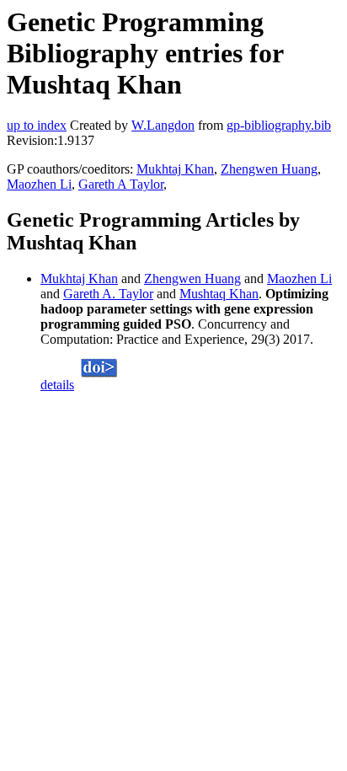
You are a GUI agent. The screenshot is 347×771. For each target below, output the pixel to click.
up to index (37, 125)
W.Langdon (163, 125)
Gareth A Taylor (120, 184)
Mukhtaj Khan (175, 169)
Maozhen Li (39, 184)
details (57, 384)
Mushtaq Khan (219, 293)
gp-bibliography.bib (279, 125)
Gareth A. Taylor (108, 293)
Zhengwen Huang (269, 169)
